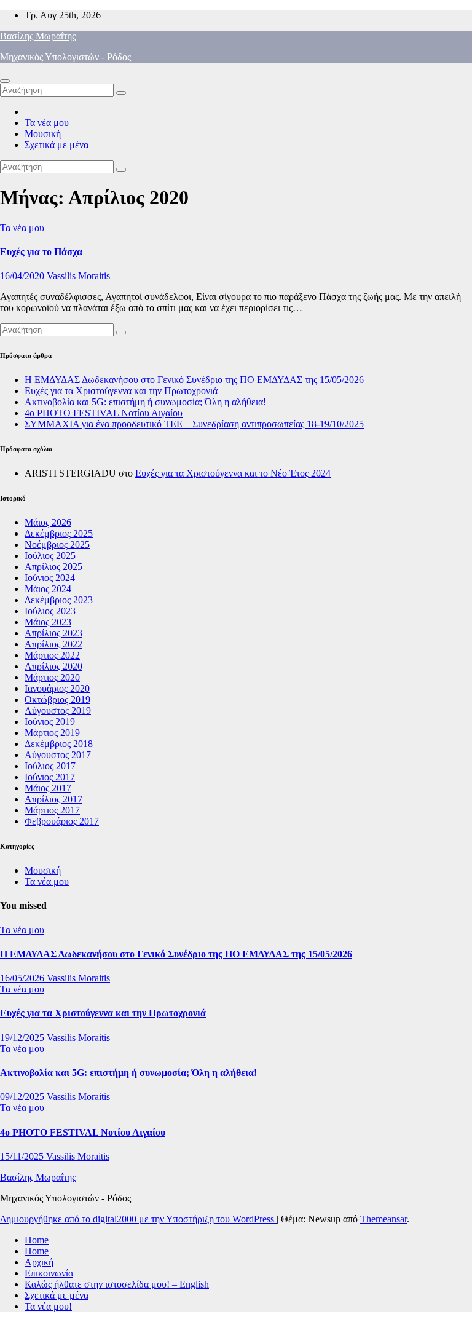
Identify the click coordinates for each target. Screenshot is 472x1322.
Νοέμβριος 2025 (57, 544)
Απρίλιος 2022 (53, 644)
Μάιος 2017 (48, 788)
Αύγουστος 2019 (58, 710)
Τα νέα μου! (48, 1306)
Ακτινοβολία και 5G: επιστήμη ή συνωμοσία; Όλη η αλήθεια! (145, 402)
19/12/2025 (23, 1037)
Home (37, 1240)
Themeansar (383, 1219)
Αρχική (39, 1262)
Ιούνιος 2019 (50, 721)
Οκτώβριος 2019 (57, 699)
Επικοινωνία (49, 1273)
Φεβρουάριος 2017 (62, 821)
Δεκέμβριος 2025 (59, 533)
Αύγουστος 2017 (58, 755)
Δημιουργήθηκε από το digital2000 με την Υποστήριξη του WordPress (138, 1219)
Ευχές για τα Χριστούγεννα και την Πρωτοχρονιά (121, 391)
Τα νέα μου (47, 122)
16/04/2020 (23, 276)
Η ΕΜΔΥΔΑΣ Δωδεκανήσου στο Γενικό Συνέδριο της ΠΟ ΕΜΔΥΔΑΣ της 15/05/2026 (194, 379)
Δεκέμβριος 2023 (59, 600)
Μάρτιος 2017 (52, 810)
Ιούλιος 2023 (50, 611)
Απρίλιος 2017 (53, 799)
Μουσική (43, 134)
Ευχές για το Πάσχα (41, 252)
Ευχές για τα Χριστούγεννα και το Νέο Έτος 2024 (233, 473)
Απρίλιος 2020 (53, 666)
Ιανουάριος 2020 (57, 688)
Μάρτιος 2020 (52, 677)
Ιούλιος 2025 (50, 555)
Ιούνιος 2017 (50, 777)
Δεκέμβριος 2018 (59, 743)
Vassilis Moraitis (78, 276)
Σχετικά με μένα (56, 145)
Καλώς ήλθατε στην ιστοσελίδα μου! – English (117, 1284)
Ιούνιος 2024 (50, 577)
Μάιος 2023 (48, 622)
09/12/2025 (23, 1096)
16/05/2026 (23, 978)
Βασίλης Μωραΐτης (38, 36)
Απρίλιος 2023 (53, 633)
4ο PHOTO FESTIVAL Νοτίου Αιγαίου (104, 413)
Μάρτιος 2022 (52, 655)
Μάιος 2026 (48, 522)
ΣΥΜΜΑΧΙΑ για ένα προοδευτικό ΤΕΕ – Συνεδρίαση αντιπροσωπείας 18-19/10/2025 (194, 424)
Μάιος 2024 (48, 589)
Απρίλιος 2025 (53, 566)
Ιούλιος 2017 (50, 766)
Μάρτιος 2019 (52, 732)
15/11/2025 (23, 1156)
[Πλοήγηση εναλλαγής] (5, 81)
